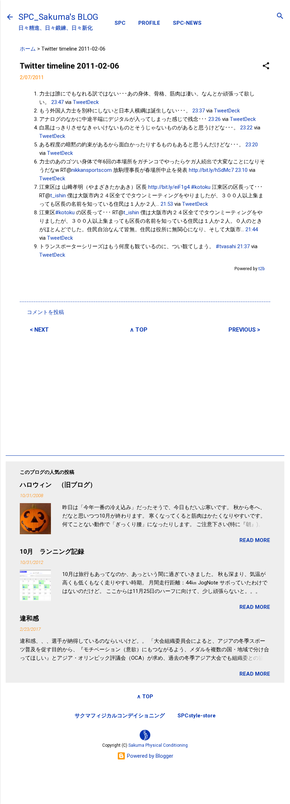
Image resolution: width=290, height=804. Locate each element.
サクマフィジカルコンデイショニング (120, 715)
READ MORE (254, 540)
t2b (262, 268)
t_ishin (58, 195)
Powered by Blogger (149, 756)
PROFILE (149, 23)
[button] (266, 66)
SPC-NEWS (187, 23)
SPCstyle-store (197, 715)
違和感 (29, 618)
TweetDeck (86, 102)
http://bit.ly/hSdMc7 (211, 170)
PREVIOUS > (244, 329)
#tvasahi (226, 246)
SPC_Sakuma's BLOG (58, 17)
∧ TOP (138, 329)
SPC (120, 23)
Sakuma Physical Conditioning (158, 745)
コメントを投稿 (45, 312)
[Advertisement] (145, 393)
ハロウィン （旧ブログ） (58, 484)
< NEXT (39, 329)
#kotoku (200, 187)
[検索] (280, 16)
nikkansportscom (91, 170)
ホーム (28, 49)
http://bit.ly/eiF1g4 (169, 187)
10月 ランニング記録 (52, 551)
